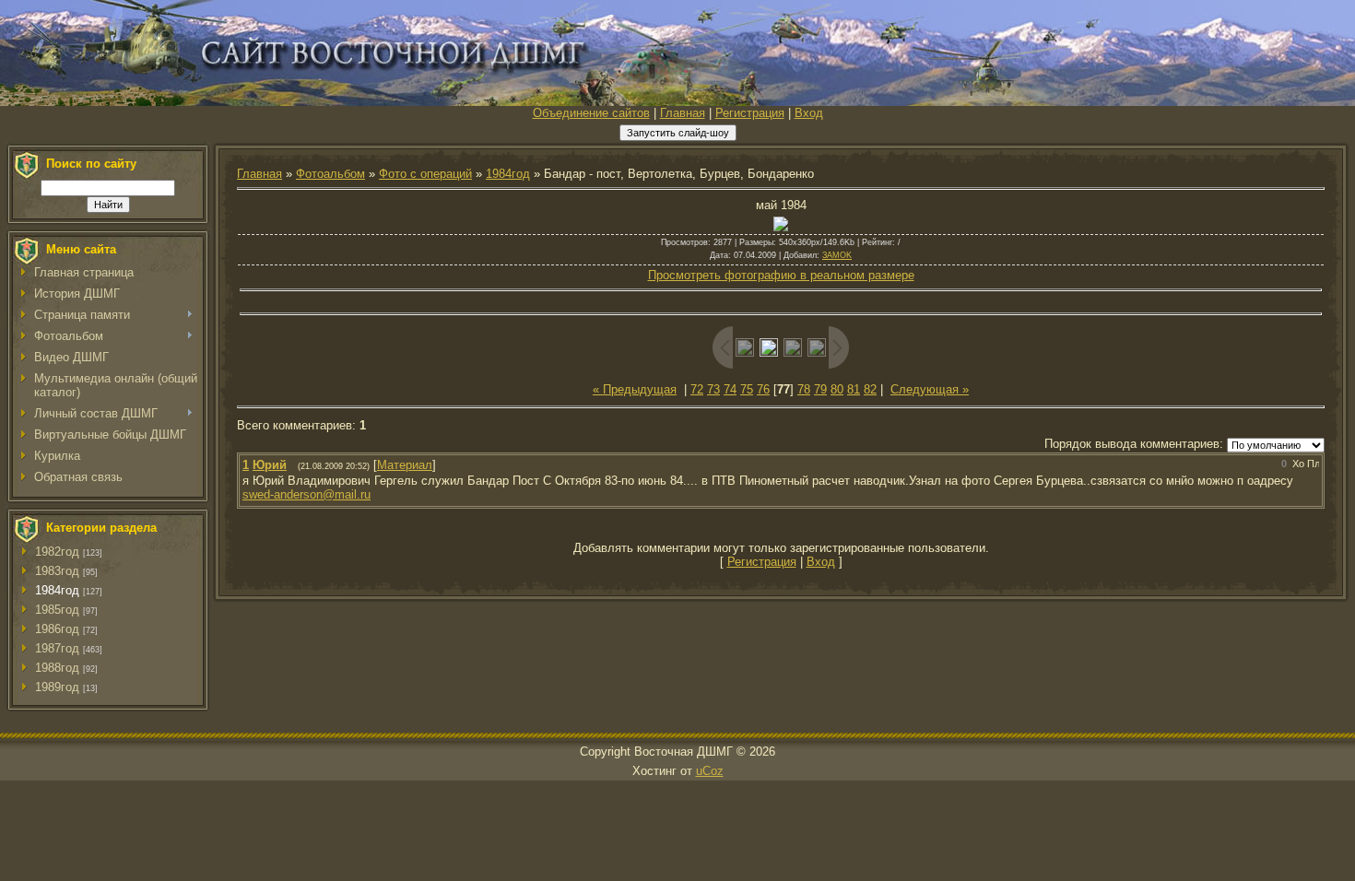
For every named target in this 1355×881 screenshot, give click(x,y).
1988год (57, 668)
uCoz (710, 771)
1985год (57, 610)
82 (870, 389)
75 (746, 389)
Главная (682, 113)
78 (803, 389)
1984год (57, 590)
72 (696, 389)
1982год (57, 551)
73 (713, 389)
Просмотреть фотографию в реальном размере (781, 275)
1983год (57, 571)
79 (820, 389)
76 (763, 389)
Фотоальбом (330, 174)
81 (853, 389)
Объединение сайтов (591, 113)
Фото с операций (425, 174)
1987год (57, 648)
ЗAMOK (837, 255)
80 (837, 389)
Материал (404, 465)
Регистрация (749, 113)
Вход (809, 113)
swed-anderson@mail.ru (306, 494)
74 (730, 389)
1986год (57, 629)
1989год (57, 687)
